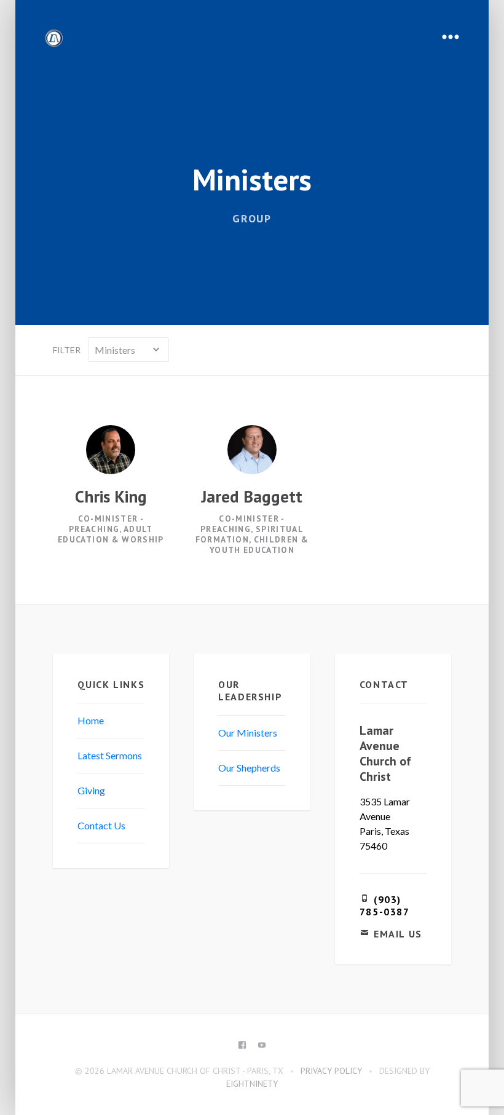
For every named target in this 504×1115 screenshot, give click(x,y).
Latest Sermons (109, 755)
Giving (91, 790)
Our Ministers (247, 732)
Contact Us (101, 825)
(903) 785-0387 (385, 905)
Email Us (398, 934)
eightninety (252, 1083)
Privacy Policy (331, 1070)
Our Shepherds (249, 767)
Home (90, 720)
